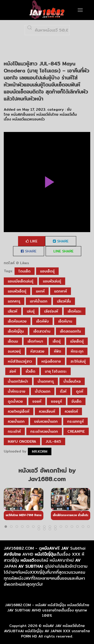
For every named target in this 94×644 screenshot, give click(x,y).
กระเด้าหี (14, 431)
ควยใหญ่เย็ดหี (18, 411)
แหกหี (40, 291)
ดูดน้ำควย (15, 401)
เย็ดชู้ (57, 341)
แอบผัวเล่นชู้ (52, 281)
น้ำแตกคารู (46, 381)
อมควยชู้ (14, 351)
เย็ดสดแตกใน (70, 331)
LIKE (33, 241)
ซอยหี (36, 401)
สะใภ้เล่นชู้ (78, 361)
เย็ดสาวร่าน (41, 331)
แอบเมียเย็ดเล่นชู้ (20, 281)
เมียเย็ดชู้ (77, 341)
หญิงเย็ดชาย (51, 361)
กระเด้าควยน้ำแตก (44, 431)
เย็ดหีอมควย (17, 321)
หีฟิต (57, 351)
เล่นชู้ (31, 311)
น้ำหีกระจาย (16, 391)
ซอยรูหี (56, 401)
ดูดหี (79, 391)
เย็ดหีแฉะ (74, 311)
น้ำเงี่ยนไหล (72, 381)
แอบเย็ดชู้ (47, 271)
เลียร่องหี (51, 311)
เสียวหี (12, 311)
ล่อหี (12, 371)
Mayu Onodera (22, 441)
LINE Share (63, 251)
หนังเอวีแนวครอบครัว (28, 119)
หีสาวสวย (37, 351)
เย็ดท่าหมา (35, 341)
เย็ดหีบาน (65, 321)
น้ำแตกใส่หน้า (18, 381)
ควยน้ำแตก (16, 421)
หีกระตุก (77, 351)
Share (62, 241)
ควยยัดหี (71, 411)
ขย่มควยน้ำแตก (46, 421)
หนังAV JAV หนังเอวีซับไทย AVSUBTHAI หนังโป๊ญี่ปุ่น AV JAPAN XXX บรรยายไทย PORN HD (47, 631)
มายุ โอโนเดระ (56, 371)
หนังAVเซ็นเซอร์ (23, 114)
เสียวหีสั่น (64, 301)
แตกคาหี (60, 291)
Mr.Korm (39, 451)
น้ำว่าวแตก (42, 391)
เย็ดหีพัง (42, 321)
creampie (76, 431)
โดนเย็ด (25, 271)
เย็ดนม (13, 341)
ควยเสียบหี (47, 411)
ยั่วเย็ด (30, 371)
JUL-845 (53, 441)
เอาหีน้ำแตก (38, 301)
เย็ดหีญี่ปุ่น (16, 331)
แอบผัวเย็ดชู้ (17, 291)
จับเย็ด (76, 401)
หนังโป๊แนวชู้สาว (20, 361)
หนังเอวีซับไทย (47, 114)
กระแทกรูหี (75, 421)
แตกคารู (14, 301)
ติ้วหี (63, 391)
